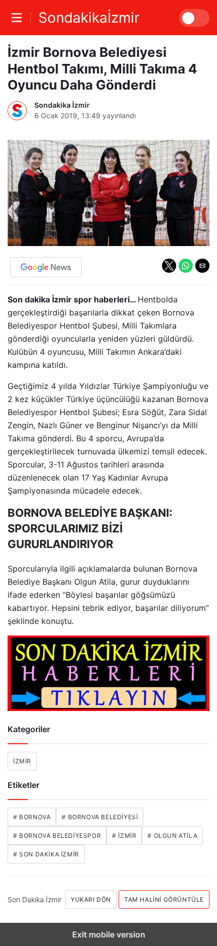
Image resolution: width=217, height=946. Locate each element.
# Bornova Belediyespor (57, 835)
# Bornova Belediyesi (100, 817)
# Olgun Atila (172, 835)
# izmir (124, 835)
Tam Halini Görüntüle (164, 899)
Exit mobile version (108, 934)
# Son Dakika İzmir (46, 854)
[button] (169, 266)
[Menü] (19, 17)
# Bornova (31, 817)
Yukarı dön (91, 899)
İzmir (22, 761)
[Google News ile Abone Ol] (46, 267)
